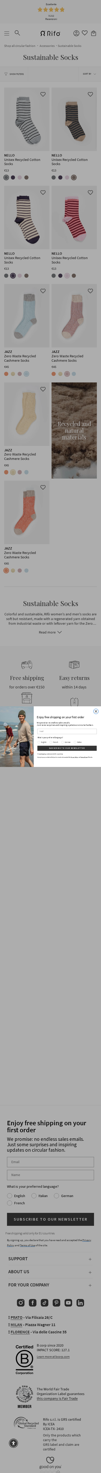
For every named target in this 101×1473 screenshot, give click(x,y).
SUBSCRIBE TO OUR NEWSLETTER (67, 748)
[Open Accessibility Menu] (13, 1443)
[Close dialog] (96, 711)
